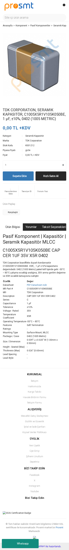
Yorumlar (31, 227)
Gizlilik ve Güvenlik (34, 421)
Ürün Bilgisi (13, 227)
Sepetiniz (34, 461)
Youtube (34, 491)
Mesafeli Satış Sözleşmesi (34, 415)
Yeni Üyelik (34, 445)
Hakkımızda (34, 386)
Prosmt (59, 527)
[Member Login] (55, 6)
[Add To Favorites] (10, 190)
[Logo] (19, 6)
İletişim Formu (34, 402)
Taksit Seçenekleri (54, 227)
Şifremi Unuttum (34, 456)
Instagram (34, 485)
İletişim (34, 380)
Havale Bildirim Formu (34, 397)
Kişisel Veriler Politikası (34, 432)
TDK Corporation (33, 140)
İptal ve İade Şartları (34, 426)
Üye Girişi (35, 450)
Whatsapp (23, 543)
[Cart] (62, 6)
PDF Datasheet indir (37, 285)
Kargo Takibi (34, 391)
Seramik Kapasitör (34, 136)
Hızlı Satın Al (51, 176)
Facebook (35, 475)
